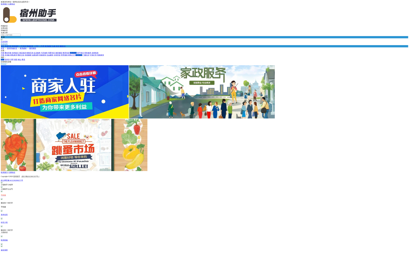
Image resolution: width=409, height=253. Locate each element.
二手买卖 (22, 46)
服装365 (63, 46)
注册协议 (11, 4)
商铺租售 (29, 46)
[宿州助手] (29, 24)
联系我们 (4, 4)
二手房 (41, 46)
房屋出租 (8, 46)
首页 (2, 46)
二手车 (36, 46)
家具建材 (48, 46)
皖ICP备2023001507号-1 (30, 176)
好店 (57, 46)
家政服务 (15, 46)
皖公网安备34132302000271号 (12, 180)
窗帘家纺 (32, 48)
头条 (53, 46)
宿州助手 (16, 176)
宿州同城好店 (12, 48)
